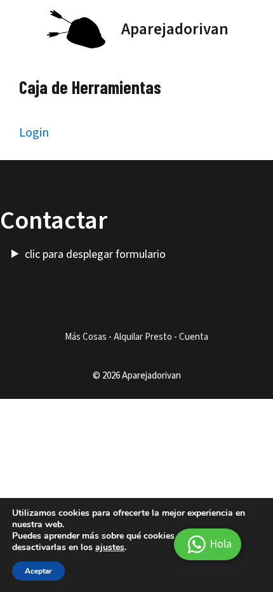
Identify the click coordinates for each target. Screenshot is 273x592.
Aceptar (38, 571)
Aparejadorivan (175, 29)
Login (34, 133)
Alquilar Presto (143, 337)
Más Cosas (86, 337)
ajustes (109, 547)
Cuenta (193, 337)
